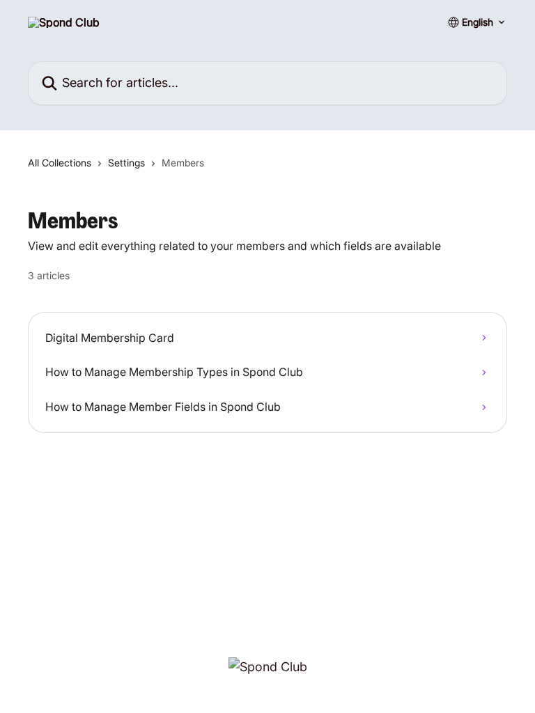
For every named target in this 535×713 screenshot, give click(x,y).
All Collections (59, 163)
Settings (126, 163)
